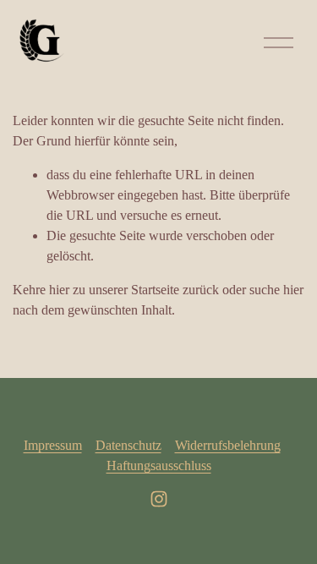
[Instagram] (158, 498)
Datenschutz (128, 445)
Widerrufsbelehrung (228, 445)
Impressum (53, 445)
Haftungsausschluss (159, 465)
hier (59, 289)
